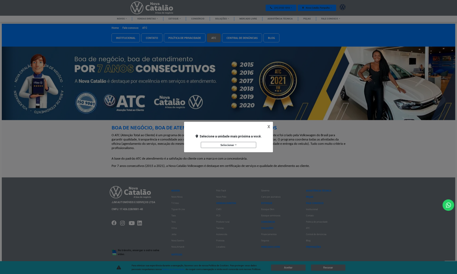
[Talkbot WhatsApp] (448, 205)
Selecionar (227, 145)
